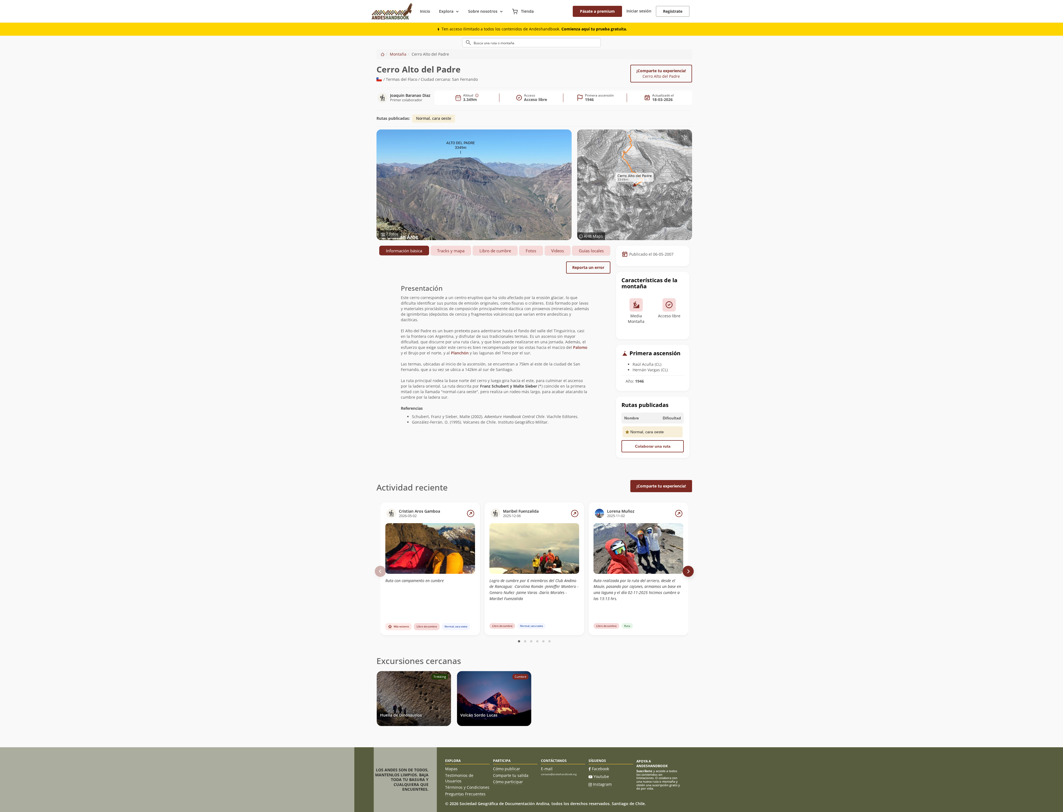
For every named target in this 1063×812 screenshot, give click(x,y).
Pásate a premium (597, 11)
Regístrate (672, 11)
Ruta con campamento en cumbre (414, 580)
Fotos (531, 250)
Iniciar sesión (638, 11)
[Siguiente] (688, 571)
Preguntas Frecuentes (465, 794)
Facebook (600, 768)
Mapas (451, 768)
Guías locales (591, 250)
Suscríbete (644, 771)
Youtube (601, 776)
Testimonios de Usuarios (459, 778)
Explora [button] (446, 11)
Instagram (602, 784)
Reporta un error (588, 267)
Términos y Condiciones (467, 787)
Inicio (425, 11)
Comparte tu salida (510, 775)
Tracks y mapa (451, 250)
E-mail (547, 768)
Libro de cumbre (495, 250)
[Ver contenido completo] (470, 513)
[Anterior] (380, 571)
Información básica (404, 250)
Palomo (580, 347)
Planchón (460, 353)
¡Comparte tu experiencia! (661, 73)
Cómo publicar (506, 768)
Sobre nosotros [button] (482, 11)
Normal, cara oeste (433, 118)
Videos (557, 250)
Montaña (398, 54)
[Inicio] (383, 54)
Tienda (527, 11)
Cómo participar (508, 781)
